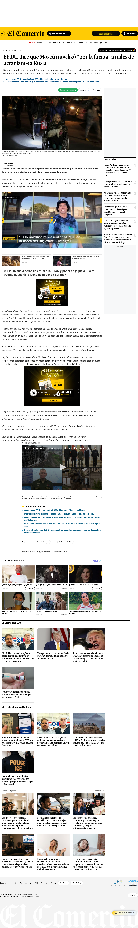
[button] (62, 467)
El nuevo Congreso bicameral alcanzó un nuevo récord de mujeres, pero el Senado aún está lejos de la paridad (117, 224)
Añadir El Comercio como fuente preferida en (116, 50)
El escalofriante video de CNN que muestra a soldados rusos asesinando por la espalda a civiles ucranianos (63, 531)
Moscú (52, 542)
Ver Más (69, 542)
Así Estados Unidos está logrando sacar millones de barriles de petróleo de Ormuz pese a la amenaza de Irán (117, 196)
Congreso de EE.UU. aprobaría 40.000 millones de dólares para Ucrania (55, 510)
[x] (15, 883)
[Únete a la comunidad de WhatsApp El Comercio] (68, 90)
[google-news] (36, 883)
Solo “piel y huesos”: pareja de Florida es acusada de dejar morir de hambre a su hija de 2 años (63, 525)
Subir (131, 895)
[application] (62, 467)
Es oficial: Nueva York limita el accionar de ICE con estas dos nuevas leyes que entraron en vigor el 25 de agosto (17, 780)
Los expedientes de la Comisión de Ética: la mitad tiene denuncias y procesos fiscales (118, 184)
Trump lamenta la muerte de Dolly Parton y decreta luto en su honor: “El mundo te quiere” (53, 656)
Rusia (61, 542)
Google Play (77, 883)
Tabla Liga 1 (98, 43)
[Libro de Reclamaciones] (133, 882)
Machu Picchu (110, 43)
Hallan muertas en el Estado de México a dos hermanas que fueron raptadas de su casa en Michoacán (62, 518)
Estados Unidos (41, 542)
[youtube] (26, 883)
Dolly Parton (78, 43)
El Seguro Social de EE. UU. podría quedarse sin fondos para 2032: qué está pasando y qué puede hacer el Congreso (18, 741)
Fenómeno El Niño (44, 43)
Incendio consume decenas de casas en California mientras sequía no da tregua (59, 514)
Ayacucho (88, 43)
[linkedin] (31, 883)
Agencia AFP (8, 163)
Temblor (69, 43)
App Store (63, 883)
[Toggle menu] (2, 33)
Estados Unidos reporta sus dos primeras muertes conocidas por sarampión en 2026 (16, 694)
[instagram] (20, 883)
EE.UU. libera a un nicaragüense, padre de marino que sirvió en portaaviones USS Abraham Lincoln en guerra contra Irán (18, 657)
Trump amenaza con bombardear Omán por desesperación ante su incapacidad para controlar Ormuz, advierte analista (89, 657)
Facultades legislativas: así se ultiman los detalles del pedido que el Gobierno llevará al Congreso (116, 210)
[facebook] (10, 883)
